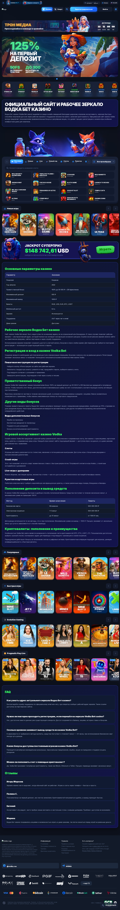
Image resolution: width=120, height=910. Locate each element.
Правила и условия (67, 844)
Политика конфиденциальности (68, 849)
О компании (44, 844)
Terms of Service (96, 851)
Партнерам (65, 853)
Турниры (43, 849)
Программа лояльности (48, 846)
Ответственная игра (68, 846)
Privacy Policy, (86, 851)
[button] (54, 78)
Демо (13, 230)
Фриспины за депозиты (48, 851)
